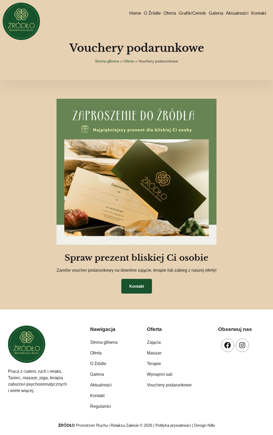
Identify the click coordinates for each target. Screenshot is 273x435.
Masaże (154, 353)
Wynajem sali (159, 374)
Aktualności (237, 13)
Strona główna (107, 61)
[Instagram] (242, 345)
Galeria (216, 13)
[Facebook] (227, 345)
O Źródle (152, 13)
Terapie (154, 363)
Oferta (169, 13)
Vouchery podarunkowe (169, 385)
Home (135, 13)
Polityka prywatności (173, 425)
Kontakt (258, 13)
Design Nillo (204, 425)
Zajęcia (154, 342)
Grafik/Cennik (192, 13)
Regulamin (100, 406)
